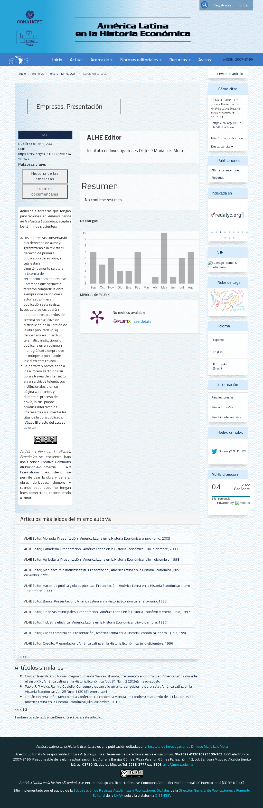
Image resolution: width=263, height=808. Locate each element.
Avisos (204, 59)
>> (25, 656)
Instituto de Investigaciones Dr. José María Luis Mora (188, 746)
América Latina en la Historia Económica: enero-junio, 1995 (122, 601)
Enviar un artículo (230, 73)
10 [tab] (225, 237)
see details (142, 321)
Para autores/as (222, 407)
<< (17, 709)
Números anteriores (226, 170)
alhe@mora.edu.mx (178, 764)
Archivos (38, 73)
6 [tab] (233, 232)
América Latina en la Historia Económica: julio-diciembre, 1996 (126, 643)
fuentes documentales (44, 191)
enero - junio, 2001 (63, 73)
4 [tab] (225, 232)
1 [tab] (211, 232)
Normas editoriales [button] (139, 59)
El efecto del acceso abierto (44, 425)
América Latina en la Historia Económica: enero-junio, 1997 (145, 611)
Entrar (244, 5)
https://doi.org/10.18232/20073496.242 (44, 156)
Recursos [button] (178, 59)
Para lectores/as (222, 397)
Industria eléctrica (57, 622)
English (218, 352)
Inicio (57, 59)
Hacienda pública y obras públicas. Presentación (80, 585)
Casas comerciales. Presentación (68, 632)
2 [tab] (216, 232)
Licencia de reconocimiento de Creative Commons (45, 278)
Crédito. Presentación (60, 643)
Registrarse (222, 5)
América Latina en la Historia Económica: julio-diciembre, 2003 (130, 549)
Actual (76, 59)
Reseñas (218, 177)
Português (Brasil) (220, 367)
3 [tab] (220, 232)
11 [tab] (229, 237)
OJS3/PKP (162, 795)
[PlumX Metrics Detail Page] (97, 316)
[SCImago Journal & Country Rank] (228, 265)
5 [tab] (229, 232)
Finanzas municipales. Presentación (71, 611)
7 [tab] (238, 232)
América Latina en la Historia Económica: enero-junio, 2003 (125, 538)
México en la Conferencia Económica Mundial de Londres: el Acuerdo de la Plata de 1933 (126, 696)
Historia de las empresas (45, 176)
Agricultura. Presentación (62, 559)
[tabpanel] (228, 215)
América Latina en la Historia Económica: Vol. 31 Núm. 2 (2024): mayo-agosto (102, 681)
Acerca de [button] (100, 59)
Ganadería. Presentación (62, 549)
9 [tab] (246, 232)
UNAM (119, 795)
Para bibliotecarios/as (226, 417)
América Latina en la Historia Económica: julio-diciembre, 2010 (72, 701)
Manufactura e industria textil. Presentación (76, 570)
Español (218, 340)
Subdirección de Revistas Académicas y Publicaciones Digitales (121, 790)
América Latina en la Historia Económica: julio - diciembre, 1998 (131, 559)
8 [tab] (242, 232)
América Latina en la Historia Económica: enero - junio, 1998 (141, 632)
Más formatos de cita (226, 138)
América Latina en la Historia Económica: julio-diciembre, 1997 (119, 622)
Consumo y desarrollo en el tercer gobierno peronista (118, 686)
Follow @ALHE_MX (232, 451)
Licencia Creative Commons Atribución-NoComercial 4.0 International (45, 467)
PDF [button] (45, 135)
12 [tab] (233, 237)
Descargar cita (221, 146)
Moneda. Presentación (61, 538)
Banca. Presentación (59, 601)
